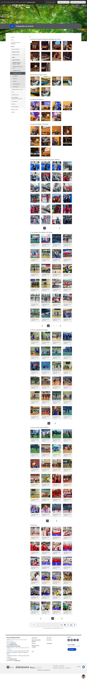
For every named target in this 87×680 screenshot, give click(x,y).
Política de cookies (31, 2)
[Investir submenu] (67, 4)
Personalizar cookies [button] (50, 2)
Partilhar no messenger (65, 625)
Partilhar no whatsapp (68, 625)
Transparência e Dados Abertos (58, 667)
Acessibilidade (55, 665)
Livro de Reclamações (10, 667)
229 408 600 (13, 642)
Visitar (75, 7)
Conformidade (61, 665)
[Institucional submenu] (45, 4)
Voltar (34, 625)
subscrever (71, 649)
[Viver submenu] (56, 4)
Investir (63, 7)
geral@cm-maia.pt (13, 644)
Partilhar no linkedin (71, 625)
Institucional (41, 7)
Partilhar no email (61, 625)
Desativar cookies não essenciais (78, 2)
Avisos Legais (67, 667)
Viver (52, 7)
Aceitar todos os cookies (63, 2)
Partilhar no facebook (74, 625)
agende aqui (17, 660)
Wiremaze (78, 666)
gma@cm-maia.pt (13, 659)
